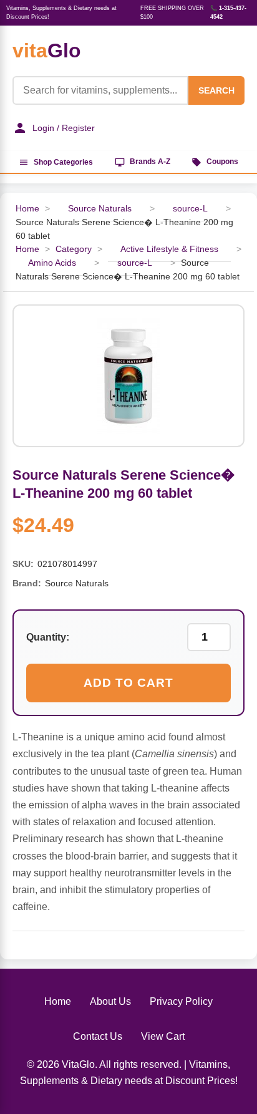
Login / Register (63, 128)
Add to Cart (128, 682)
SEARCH (216, 90)
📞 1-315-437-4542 (228, 12)
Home (27, 208)
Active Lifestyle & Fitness (169, 249)
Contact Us (97, 1036)
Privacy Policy (181, 1001)
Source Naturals (100, 208)
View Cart (163, 1036)
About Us (110, 1001)
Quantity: (47, 637)
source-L (190, 208)
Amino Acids (52, 263)
